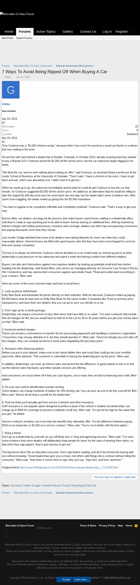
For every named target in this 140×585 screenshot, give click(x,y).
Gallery (68, 31)
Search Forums (24, 38)
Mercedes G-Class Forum (19, 525)
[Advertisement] (70, 55)
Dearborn (132, 134)
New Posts (7, 38)
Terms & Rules (88, 525)
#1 (3, 122)
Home (9, 31)
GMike (7, 77)
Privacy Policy (107, 525)
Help (120, 525)
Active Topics (45, 31)
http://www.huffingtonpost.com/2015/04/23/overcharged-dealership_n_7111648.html (69, 467)
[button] (58, 31)
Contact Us (88, 31)
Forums (25, 31)
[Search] (134, 31)
